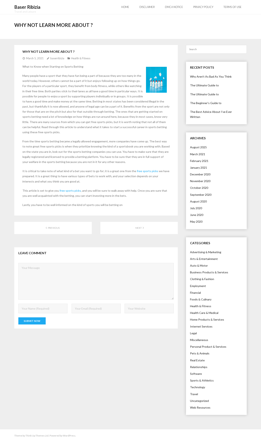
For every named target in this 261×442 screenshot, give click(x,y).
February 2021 (199, 161)
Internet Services (201, 326)
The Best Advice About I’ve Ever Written (211, 114)
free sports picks (147, 171)
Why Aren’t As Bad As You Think (211, 76)
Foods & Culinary (200, 299)
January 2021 (198, 167)
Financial (195, 292)
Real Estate (197, 360)
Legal (193, 333)
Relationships (198, 367)
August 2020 (198, 201)
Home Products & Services (207, 319)
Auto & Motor (199, 265)
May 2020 (196, 221)
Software (196, 373)
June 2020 (196, 215)
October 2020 (199, 187)
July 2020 (196, 208)
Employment (198, 286)
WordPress (69, 435)
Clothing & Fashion (202, 279)
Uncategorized (199, 400)
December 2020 (200, 174)
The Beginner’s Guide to (205, 103)
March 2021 (197, 154)
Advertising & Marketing (205, 252)
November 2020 (200, 181)
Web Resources (200, 407)
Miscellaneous (199, 340)
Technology (197, 387)
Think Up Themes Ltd (37, 435)
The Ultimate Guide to (204, 85)
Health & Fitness (80, 58)
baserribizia (57, 58)
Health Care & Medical (204, 312)
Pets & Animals (199, 353)
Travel (194, 394)
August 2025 (198, 147)
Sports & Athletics (202, 380)
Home (125, 7)
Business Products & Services (209, 272)
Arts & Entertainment (204, 259)
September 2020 (200, 194)
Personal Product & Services (208, 346)
